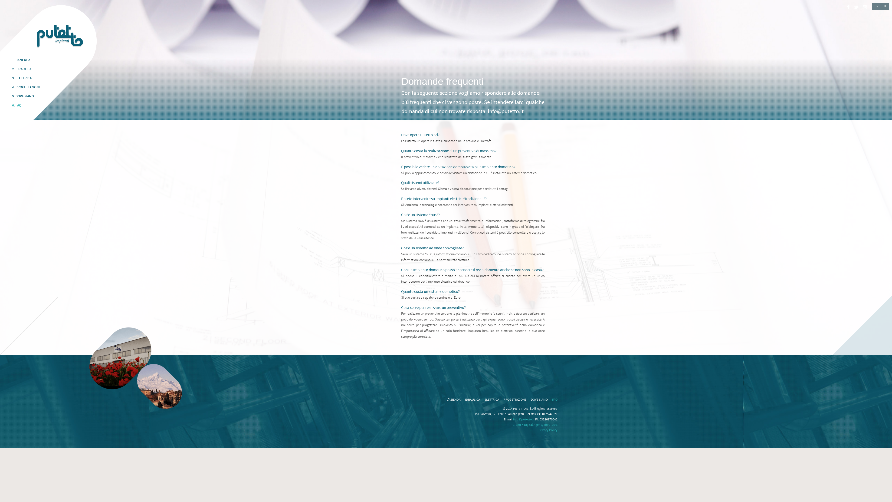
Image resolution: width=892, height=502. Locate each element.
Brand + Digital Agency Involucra (535, 425)
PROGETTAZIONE (515, 400)
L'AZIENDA (454, 400)
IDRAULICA (472, 400)
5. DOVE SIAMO (23, 96)
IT (885, 6)
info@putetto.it (506, 111)
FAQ (555, 400)
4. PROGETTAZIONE (26, 87)
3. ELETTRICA (22, 78)
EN (877, 6)
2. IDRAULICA (21, 69)
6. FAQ (16, 105)
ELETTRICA (492, 400)
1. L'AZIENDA (21, 60)
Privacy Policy (548, 430)
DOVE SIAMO (539, 400)
